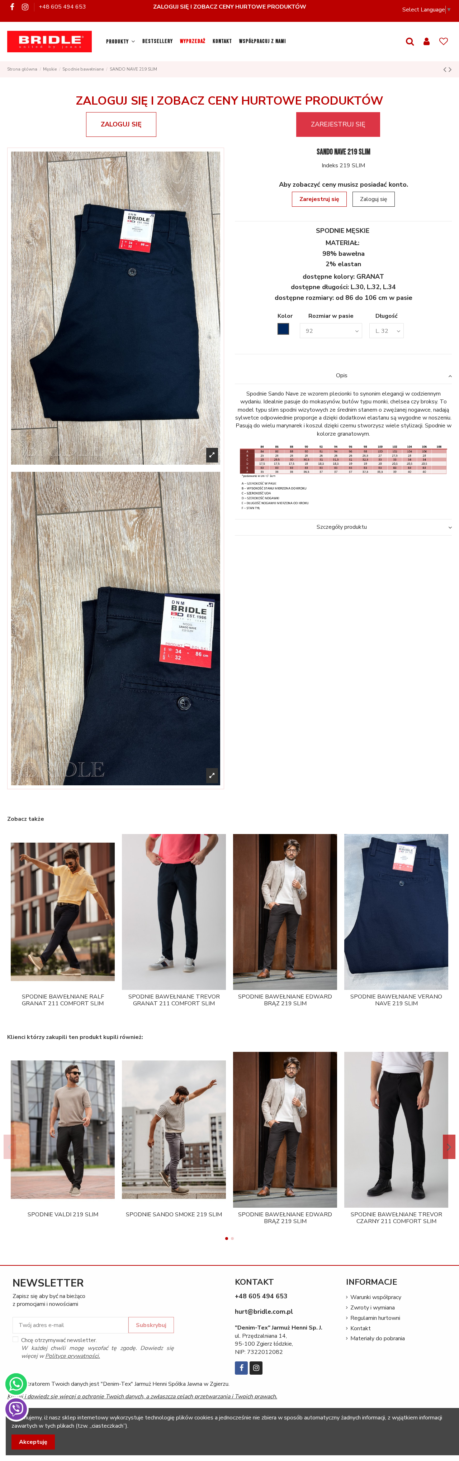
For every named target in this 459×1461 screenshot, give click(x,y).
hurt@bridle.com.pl (264, 1311)
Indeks (330, 165)
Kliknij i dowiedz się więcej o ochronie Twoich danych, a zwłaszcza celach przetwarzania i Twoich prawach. (142, 1396)
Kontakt (360, 1328)
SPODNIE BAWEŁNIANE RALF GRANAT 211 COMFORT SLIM (63, 1000)
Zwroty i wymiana (372, 1308)
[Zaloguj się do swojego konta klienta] (426, 42)
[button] (121, 42)
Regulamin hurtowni (375, 1318)
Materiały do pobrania (377, 1338)
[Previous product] (446, 69)
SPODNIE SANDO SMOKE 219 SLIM (174, 1214)
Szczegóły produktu (342, 527)
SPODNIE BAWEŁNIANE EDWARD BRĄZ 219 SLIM (285, 1000)
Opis (341, 375)
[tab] (343, 376)
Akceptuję (33, 1442)
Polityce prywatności (72, 1356)
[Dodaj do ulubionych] (57, 987)
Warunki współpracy (375, 1297)
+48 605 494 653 (62, 7)
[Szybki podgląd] (68, 987)
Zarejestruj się (319, 199)
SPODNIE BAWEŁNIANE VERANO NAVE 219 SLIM (396, 1000)
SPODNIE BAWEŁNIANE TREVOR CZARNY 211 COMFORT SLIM (396, 1218)
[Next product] (450, 69)
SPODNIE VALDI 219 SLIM (63, 1214)
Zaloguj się (373, 199)
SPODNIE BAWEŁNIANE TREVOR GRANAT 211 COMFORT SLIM (174, 1000)
